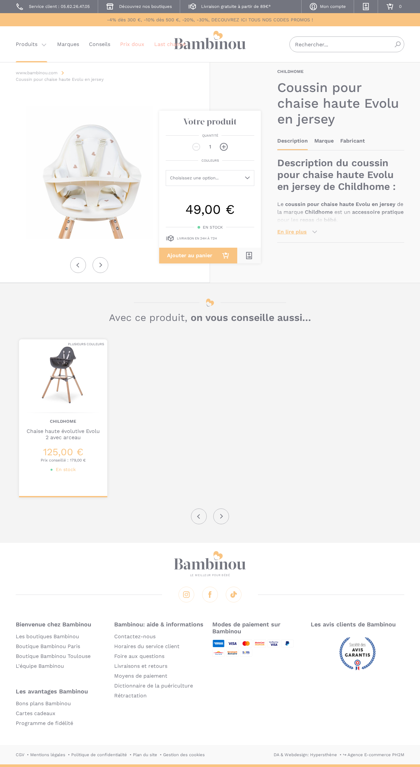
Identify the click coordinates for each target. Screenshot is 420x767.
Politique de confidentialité (99, 754)
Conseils (99, 44)
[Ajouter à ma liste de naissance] (249, 255)
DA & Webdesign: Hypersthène (305, 754)
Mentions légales (47, 754)
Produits (26, 44)
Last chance (169, 44)
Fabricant (352, 141)
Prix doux (132, 44)
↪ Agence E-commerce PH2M (373, 754)
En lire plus (292, 232)
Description (292, 141)
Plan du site (145, 754)
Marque (324, 141)
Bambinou (210, 43)
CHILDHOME (290, 71)
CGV (20, 754)
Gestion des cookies (184, 754)
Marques (68, 44)
